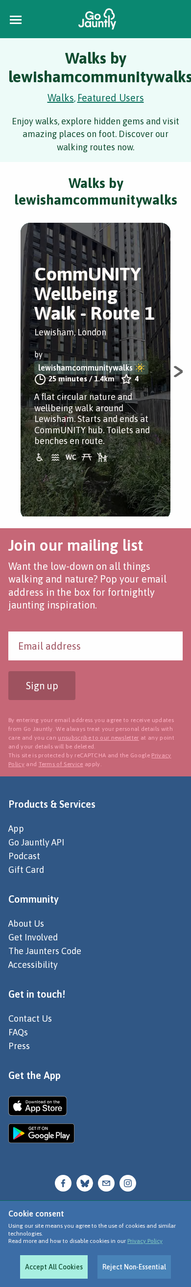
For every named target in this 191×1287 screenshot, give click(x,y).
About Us (26, 923)
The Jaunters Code (44, 951)
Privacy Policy (145, 1241)
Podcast (24, 856)
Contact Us (30, 1018)
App (16, 828)
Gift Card (26, 870)
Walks (61, 97)
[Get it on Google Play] (41, 1133)
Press (19, 1046)
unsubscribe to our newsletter (98, 737)
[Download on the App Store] (41, 1106)
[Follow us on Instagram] (127, 1182)
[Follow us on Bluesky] (84, 1182)
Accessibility (33, 964)
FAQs (18, 1032)
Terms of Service (61, 764)
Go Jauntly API (36, 842)
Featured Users (110, 97)
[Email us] (106, 1182)
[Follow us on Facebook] (63, 1182)
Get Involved (33, 937)
